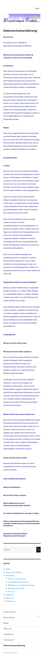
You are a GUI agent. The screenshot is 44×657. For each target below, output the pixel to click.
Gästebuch (10, 594)
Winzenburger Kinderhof (10, 653)
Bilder (8, 569)
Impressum (10, 598)
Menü (37, 8)
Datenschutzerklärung (14, 572)
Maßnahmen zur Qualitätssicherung (21, 585)
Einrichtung (10, 575)
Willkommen (10, 601)
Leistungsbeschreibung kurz (18, 582)
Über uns (11, 591)
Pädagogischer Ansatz (16, 588)
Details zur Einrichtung (16, 578)
